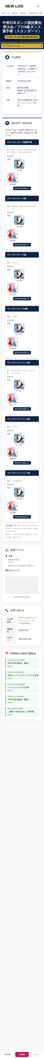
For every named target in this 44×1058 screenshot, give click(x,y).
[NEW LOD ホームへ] (14, 6)
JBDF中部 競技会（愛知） (19, 663)
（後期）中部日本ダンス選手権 (21, 712)
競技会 (14, 13)
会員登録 (22, 1054)
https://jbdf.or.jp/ (24, 639)
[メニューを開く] (38, 6)
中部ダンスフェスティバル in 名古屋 (23, 675)
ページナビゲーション (22, 46)
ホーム (6, 13)
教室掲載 (8, 1054)
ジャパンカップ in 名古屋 (18, 687)
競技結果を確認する (22, 188)
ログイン (36, 1054)
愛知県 (23, 13)
